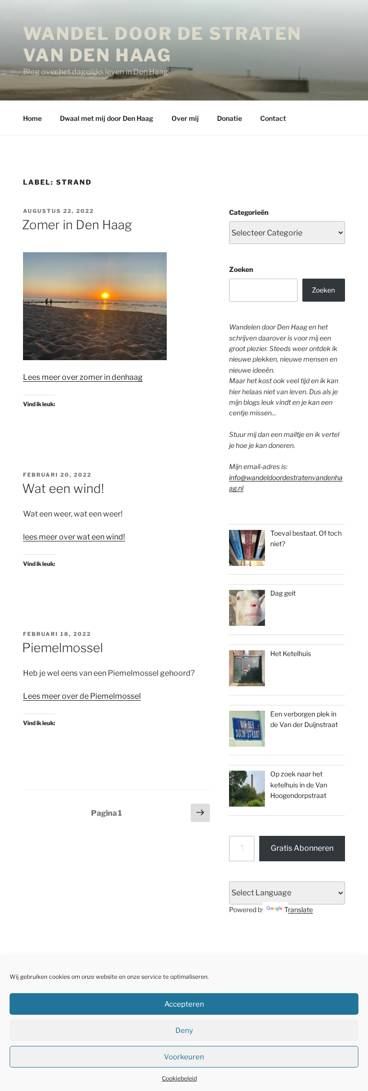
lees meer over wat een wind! (74, 536)
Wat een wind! (63, 488)
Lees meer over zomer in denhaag (83, 377)
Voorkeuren (184, 1057)
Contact (273, 118)
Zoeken (241, 269)
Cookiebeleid (179, 1078)
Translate (298, 909)
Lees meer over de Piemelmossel (82, 696)
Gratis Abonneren (302, 848)
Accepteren (184, 1004)
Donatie (229, 118)
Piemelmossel (62, 647)
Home (32, 118)
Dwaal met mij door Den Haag (106, 118)
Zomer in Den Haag (77, 224)
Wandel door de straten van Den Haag (162, 44)
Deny (184, 1030)
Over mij (185, 118)
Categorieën (248, 212)
